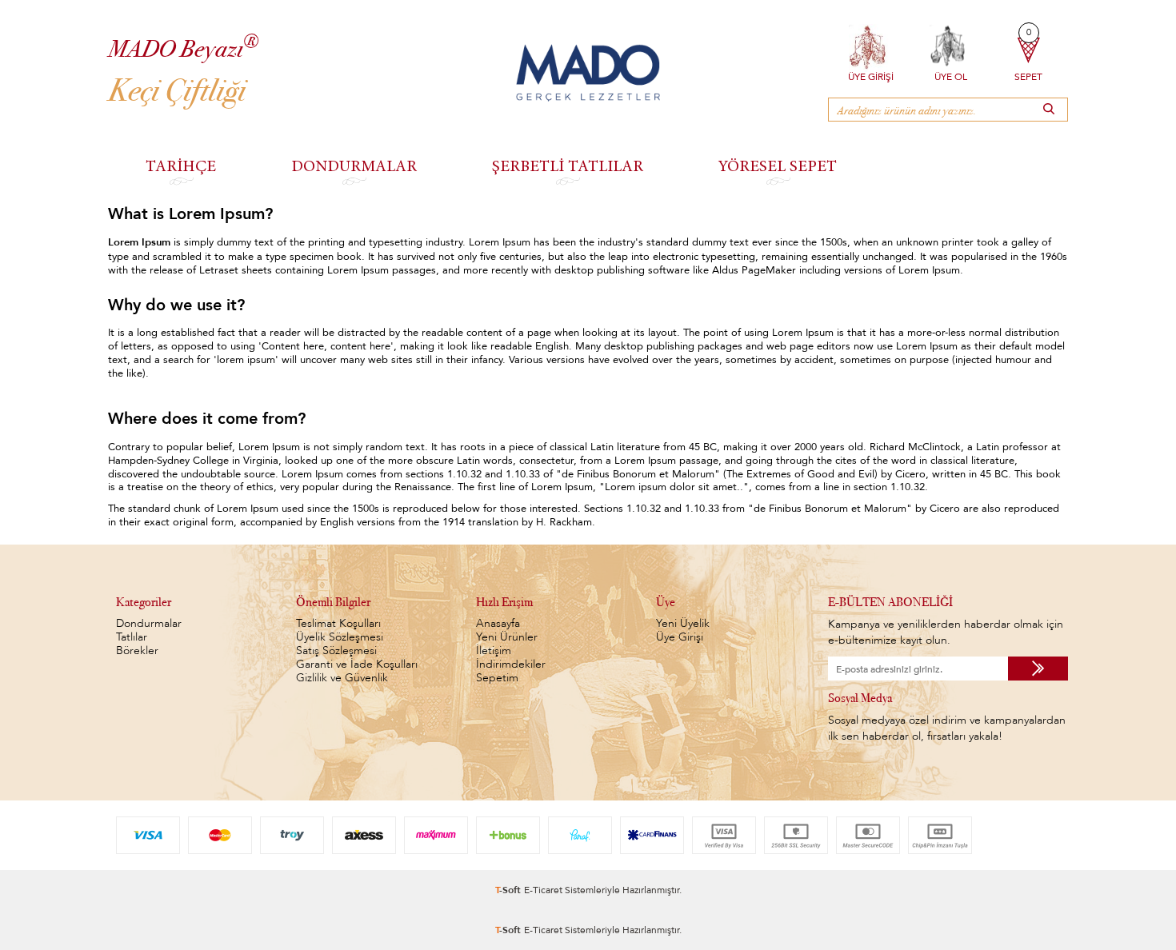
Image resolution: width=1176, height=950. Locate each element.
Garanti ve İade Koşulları (357, 664)
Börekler (137, 650)
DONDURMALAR (354, 165)
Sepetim (497, 678)
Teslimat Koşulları (338, 623)
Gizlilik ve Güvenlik (342, 678)
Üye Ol (950, 75)
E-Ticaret (543, 889)
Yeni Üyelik (683, 623)
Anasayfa (498, 623)
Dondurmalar (149, 623)
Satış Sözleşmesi (336, 650)
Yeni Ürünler (507, 637)
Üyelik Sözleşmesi (339, 637)
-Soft (509, 889)
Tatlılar (131, 637)
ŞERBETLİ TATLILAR (567, 165)
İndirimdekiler (511, 664)
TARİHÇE (181, 165)
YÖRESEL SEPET (777, 165)
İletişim (493, 650)
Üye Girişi (871, 75)
